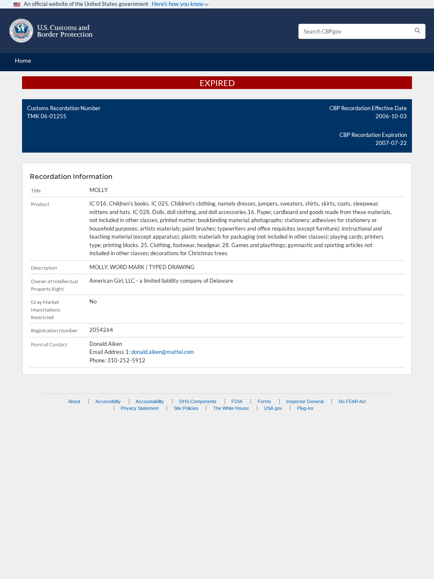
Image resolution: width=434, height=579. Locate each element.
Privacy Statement (140, 408)
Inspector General (304, 401)
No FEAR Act (352, 401)
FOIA (236, 401)
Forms (264, 401)
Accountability (150, 401)
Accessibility (108, 401)
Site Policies (186, 408)
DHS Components (198, 401)
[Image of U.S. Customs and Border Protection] (50, 30)
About (74, 401)
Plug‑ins (305, 408)
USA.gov (273, 408)
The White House (231, 408)
